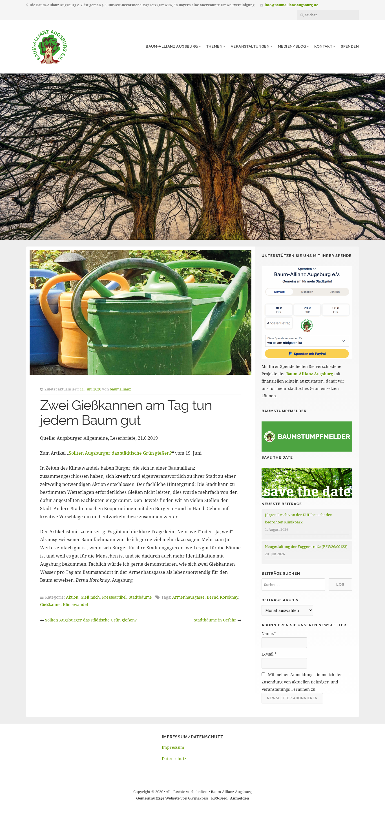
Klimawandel (75, 604)
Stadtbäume (140, 597)
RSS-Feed (219, 798)
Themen (214, 46)
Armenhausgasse (188, 597)
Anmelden (239, 798)
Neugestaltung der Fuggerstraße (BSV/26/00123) (306, 546)
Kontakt (323, 46)
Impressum (173, 747)
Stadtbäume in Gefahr (215, 620)
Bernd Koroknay (222, 597)
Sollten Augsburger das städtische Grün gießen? (120, 453)
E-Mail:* (269, 654)
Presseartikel (114, 597)
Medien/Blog (292, 46)
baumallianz (120, 389)
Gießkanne (50, 604)
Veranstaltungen (250, 46)
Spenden (350, 46)
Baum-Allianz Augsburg (172, 46)
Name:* (269, 633)
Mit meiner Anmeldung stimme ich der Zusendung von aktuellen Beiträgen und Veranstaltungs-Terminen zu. (302, 682)
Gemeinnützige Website (158, 798)
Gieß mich (90, 597)
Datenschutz (174, 758)
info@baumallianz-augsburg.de (291, 5)
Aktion (72, 597)
